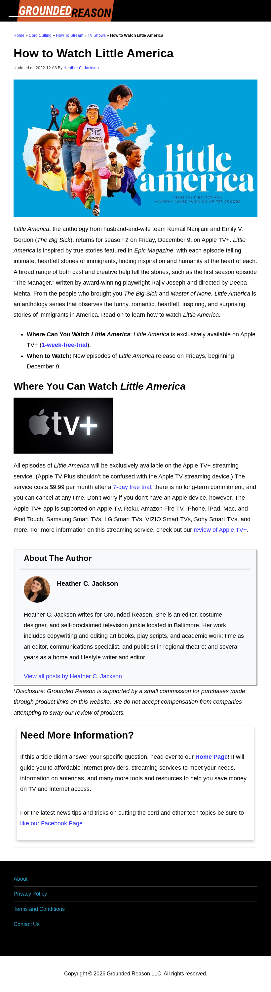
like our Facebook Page (51, 823)
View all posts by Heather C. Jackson (73, 676)
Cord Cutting (40, 35)
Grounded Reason (135, 11)
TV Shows (97, 35)
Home (19, 35)
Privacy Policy (30, 894)
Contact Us (27, 924)
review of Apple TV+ (220, 529)
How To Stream (69, 35)
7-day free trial (132, 487)
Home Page (211, 756)
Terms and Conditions (39, 909)
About (20, 879)
